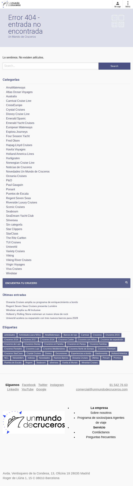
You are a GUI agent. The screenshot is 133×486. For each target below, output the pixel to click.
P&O (9, 180)
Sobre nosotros (101, 412)
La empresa (99, 408)
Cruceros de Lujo (12, 344)
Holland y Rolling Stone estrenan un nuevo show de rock (37, 314)
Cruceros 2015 (113, 335)
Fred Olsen (13, 140)
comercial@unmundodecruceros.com (102, 389)
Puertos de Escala (17, 193)
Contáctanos (101, 432)
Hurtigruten (13, 158)
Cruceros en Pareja (76, 344)
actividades (9, 335)
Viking (10, 255)
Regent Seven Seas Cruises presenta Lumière (31, 306)
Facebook (29, 385)
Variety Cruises (15, 251)
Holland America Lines (20, 153)
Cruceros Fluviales (13, 349)
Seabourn (12, 211)
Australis (11, 96)
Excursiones (61, 353)
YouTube (27, 389)
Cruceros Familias (98, 344)
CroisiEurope (14, 105)
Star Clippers (14, 229)
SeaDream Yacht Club (20, 215)
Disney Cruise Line (18, 114)
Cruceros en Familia (53, 344)
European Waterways (19, 127)
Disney (48, 353)
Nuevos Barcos (61, 358)
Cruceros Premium (107, 349)
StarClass (12, 233)
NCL (6, 358)
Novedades (44, 358)
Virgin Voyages (15, 264)
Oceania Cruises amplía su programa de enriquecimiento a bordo (42, 302)
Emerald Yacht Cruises (20, 123)
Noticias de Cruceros (19, 167)
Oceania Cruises (16, 176)
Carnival (85, 335)
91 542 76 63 (118, 385)
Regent (28, 362)
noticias (31, 358)
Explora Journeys (17, 131)
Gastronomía (101, 353)
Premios (117, 358)
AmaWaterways (15, 87)
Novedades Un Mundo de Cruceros (28, 171)
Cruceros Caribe (66, 339)
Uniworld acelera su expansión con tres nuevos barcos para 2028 (42, 318)
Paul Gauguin (14, 184)
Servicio (99, 427)
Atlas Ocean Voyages (19, 92)
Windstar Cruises (90, 362)
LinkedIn (13, 389)
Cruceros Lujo (32, 349)
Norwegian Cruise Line (20, 162)
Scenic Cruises (15, 206)
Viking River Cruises (18, 260)
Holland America (119, 353)
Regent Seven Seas (18, 198)
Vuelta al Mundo (70, 362)
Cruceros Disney (32, 344)
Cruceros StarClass (13, 353)
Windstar (11, 273)
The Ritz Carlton (16, 237)
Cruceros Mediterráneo (54, 349)
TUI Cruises (13, 242)
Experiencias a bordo (81, 353)
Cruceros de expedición (112, 339)
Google (41, 389)
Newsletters (18, 358)
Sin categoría (14, 224)
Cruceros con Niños (87, 339)
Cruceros (97, 335)
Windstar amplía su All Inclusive (23, 310)
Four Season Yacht (18, 136)
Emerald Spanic (16, 118)
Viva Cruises (14, 268)
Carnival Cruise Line (18, 100)
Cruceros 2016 (11, 339)
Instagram (57, 385)
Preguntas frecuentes (101, 437)
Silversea (12, 220)
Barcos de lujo (70, 335)
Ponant (10, 189)
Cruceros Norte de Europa (81, 349)
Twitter (42, 385)
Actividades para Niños (30, 335)
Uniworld (11, 246)
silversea (54, 362)
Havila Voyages (15, 149)
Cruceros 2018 (47, 339)
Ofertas (95, 358)
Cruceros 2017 (29, 339)
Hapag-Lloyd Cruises (19, 145)
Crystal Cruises (15, 109)
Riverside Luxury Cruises (21, 202)
